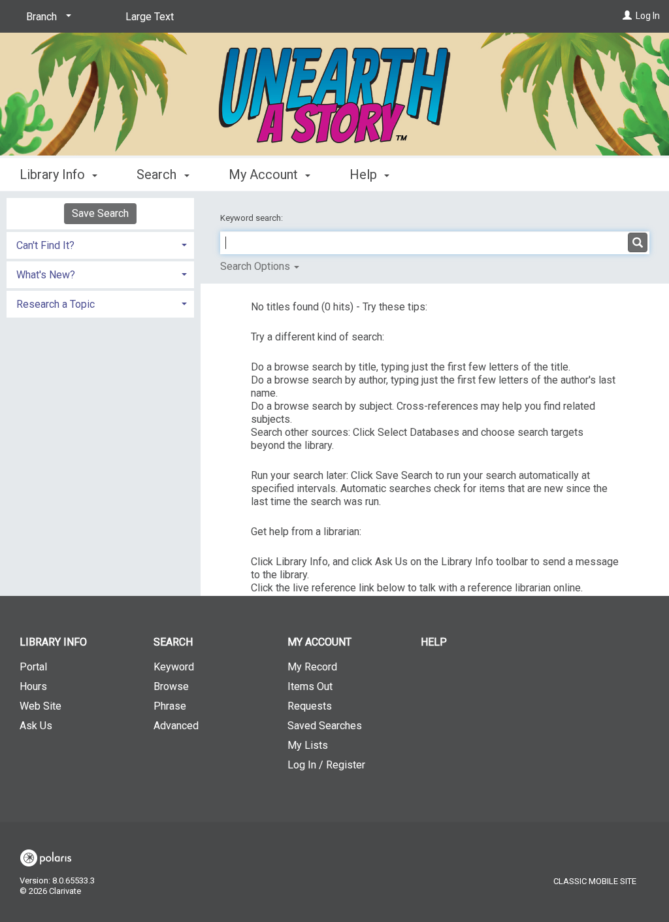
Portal (33, 667)
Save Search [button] (100, 213)
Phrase (170, 706)
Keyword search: (252, 218)
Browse (171, 686)
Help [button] (365, 174)
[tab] (100, 244)
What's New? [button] (45, 275)
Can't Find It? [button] (45, 245)
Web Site (40, 706)
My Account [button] (265, 174)
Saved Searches (324, 725)
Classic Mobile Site (594, 881)
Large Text (149, 16)
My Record (312, 667)
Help (434, 642)
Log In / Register (326, 765)
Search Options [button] (256, 266)
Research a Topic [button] (55, 304)
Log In (648, 15)
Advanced (176, 725)
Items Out (310, 686)
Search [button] (158, 174)
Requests (309, 706)
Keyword (174, 667)
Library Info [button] (54, 174)
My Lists (307, 745)
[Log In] (627, 15)
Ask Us (36, 725)
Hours (33, 686)
